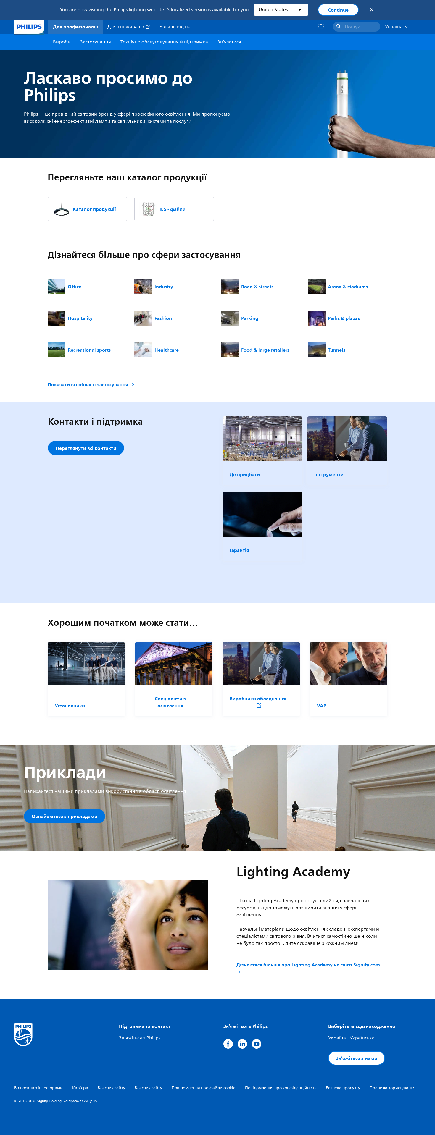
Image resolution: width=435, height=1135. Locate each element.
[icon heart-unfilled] (321, 26)
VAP (321, 705)
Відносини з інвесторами (38, 1087)
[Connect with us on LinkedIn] (242, 1044)
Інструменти (329, 474)
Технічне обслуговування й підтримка (164, 42)
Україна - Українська (351, 1038)
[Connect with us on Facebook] (228, 1044)
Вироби (62, 42)
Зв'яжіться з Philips (139, 1038)
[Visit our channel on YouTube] (256, 1044)
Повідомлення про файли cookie (204, 1087)
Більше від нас (176, 26)
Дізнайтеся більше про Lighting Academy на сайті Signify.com (308, 965)
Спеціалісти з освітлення (170, 702)
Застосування (95, 42)
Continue (338, 10)
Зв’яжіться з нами (356, 1058)
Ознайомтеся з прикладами (64, 816)
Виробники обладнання (258, 699)
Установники (70, 705)
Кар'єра (80, 1087)
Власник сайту (111, 1087)
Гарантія (239, 550)
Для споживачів (126, 26)
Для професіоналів (75, 26)
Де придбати (245, 474)
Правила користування (392, 1087)
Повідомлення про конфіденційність (280, 1087)
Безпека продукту (343, 1087)
